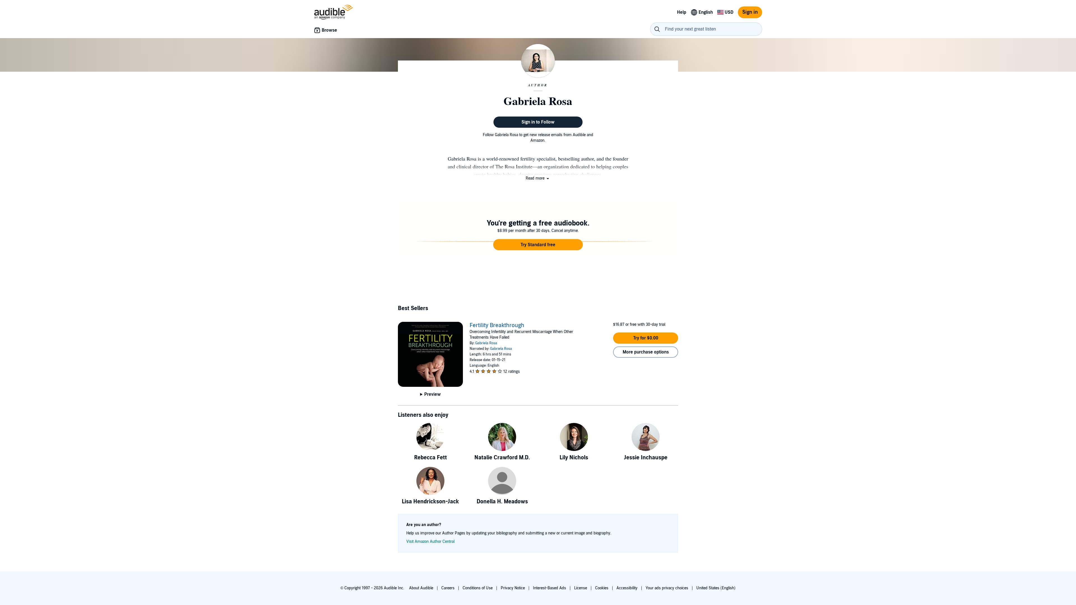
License (580, 588)
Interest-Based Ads (549, 588)
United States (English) (716, 588)
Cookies (601, 588)
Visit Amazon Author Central (430, 541)
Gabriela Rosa (486, 343)
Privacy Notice (513, 588)
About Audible (421, 588)
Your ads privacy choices (667, 588)
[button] (538, 178)
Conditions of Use (478, 588)
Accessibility (626, 588)
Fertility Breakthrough (497, 325)
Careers (447, 588)
